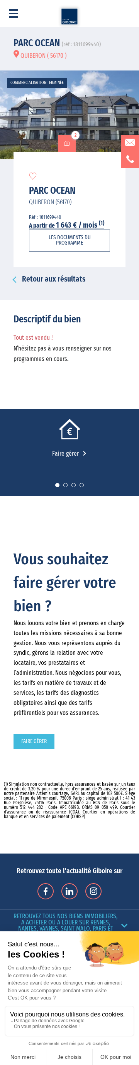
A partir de (66, 226)
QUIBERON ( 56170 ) (42, 56)
